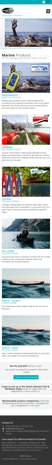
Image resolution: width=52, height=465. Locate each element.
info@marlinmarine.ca (14, 428)
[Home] (12, 11)
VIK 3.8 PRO (10, 252)
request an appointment (25, 377)
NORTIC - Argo (10, 348)
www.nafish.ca (32, 391)
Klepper (10, 200)
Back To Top (25, 456)
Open (48, 1)
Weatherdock (11, 96)
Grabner (11, 148)
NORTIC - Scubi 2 (11, 301)
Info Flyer (35, 405)
